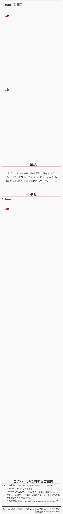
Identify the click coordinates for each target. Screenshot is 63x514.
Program (29, 485)
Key (19, 485)
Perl (37, 485)
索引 (9, 495)
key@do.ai (34, 509)
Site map (10, 492)
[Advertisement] (31, 49)
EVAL (8, 198)
